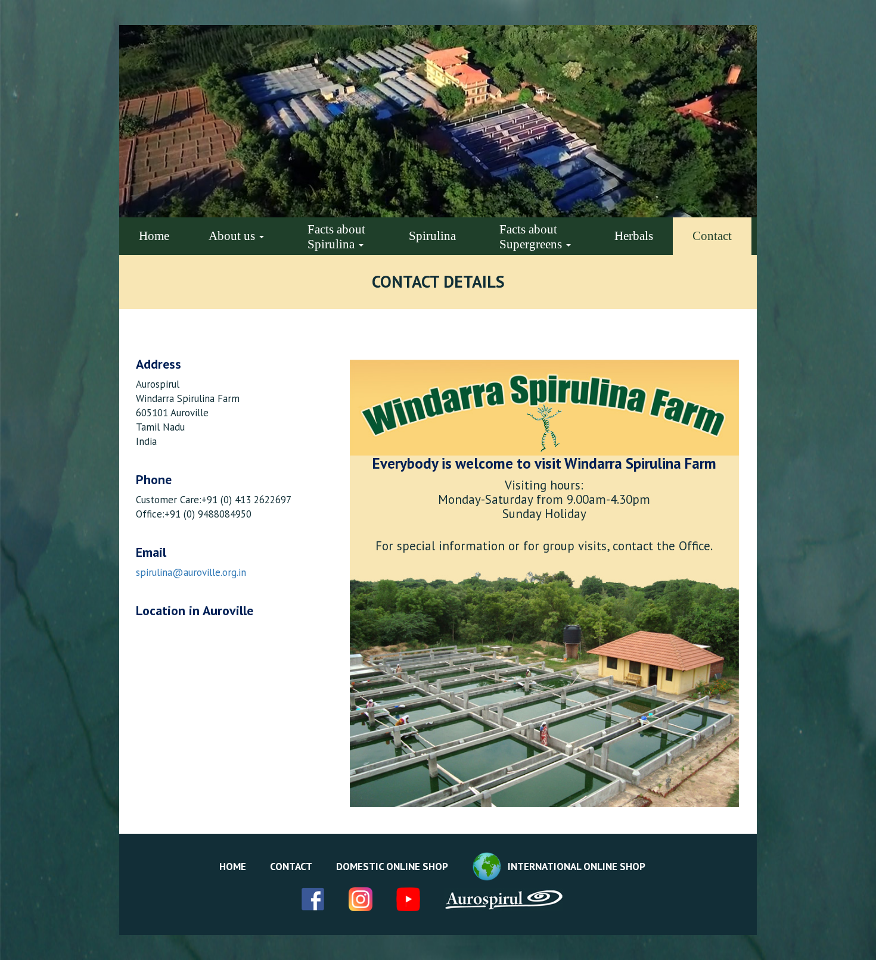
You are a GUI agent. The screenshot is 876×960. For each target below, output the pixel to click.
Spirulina (432, 236)
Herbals (633, 236)
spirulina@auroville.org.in (191, 572)
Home (154, 236)
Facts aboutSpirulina (336, 236)
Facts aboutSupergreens (532, 236)
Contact (712, 236)
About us (233, 236)
